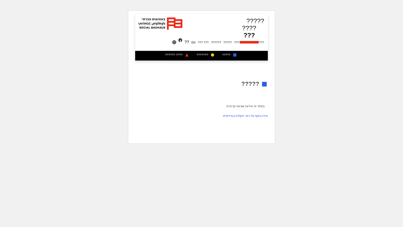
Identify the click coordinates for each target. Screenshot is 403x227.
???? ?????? (174, 55)
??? (249, 35)
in (175, 42)
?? (186, 42)
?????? (216, 42)
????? (255, 20)
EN (193, 42)
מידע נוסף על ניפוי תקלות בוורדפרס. (245, 115)
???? (249, 28)
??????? (202, 55)
